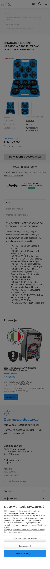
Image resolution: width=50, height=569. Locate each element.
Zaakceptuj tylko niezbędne (25, 538)
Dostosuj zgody (25, 546)
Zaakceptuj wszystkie (25, 553)
